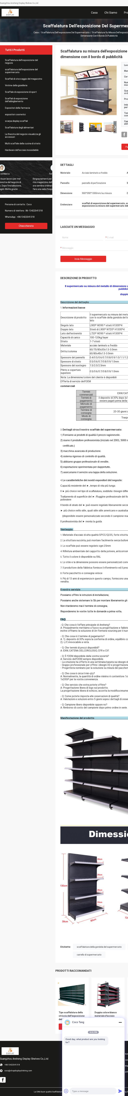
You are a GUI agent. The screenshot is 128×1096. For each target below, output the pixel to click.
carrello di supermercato (89, 954)
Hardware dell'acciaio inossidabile (22, 150)
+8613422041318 (25, 217)
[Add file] (66, 1091)
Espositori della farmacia (17, 108)
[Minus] (120, 1022)
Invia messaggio (83, 258)
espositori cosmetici (15, 114)
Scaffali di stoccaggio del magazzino (23, 79)
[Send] (120, 1091)
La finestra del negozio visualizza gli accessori (23, 135)
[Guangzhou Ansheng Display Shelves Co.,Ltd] (10, 12)
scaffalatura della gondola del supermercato (99, 947)
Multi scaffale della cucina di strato (22, 143)
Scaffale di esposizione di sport (21, 92)
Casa (36, 32)
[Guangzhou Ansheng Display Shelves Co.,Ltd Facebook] (124, 134)
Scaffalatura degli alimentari (19, 127)
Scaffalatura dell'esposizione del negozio (21, 61)
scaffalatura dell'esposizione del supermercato (65, 32)
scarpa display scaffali (16, 121)
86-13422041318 (34, 210)
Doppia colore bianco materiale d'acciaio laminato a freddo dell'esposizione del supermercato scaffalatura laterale (106, 1016)
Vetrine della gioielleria (16, 85)
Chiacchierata (26, 225)
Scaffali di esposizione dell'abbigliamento (16, 100)
